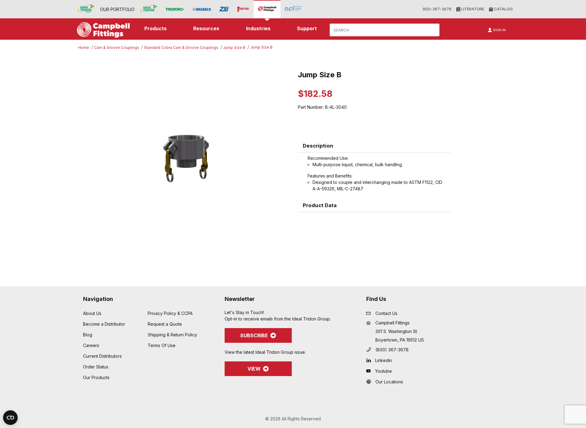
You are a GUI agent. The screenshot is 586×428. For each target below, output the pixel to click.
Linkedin (383, 360)
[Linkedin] (370, 360)
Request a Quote (165, 324)
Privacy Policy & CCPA (170, 313)
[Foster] (243, 9)
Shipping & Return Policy (172, 334)
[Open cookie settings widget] (10, 417)
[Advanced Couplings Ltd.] (293, 9)
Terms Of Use (161, 345)
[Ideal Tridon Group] (86, 9)
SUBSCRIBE (254, 335)
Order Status (95, 366)
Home (83, 47)
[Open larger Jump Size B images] (186, 158)
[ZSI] (224, 9)
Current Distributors (102, 356)
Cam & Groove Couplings (116, 47)
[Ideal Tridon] (148, 9)
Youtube (383, 371)
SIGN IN (499, 30)
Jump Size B (234, 47)
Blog (87, 334)
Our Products (96, 377)
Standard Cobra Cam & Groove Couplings (181, 47)
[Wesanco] (202, 9)
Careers (91, 345)
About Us (92, 313)
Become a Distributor (104, 324)
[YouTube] (370, 370)
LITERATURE (472, 8)
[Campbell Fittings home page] (101, 30)
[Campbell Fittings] (267, 9)
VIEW (254, 369)
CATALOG (503, 8)
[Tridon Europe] (175, 9)
